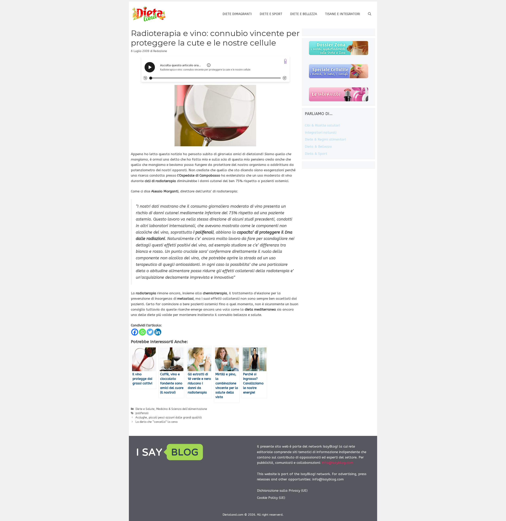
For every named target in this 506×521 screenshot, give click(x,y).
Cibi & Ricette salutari (322, 125)
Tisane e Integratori (342, 14)
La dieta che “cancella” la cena (156, 422)
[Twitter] (150, 332)
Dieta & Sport (316, 154)
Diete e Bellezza (303, 14)
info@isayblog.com (337, 463)
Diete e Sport (271, 14)
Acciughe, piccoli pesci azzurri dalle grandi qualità (168, 417)
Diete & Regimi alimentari (325, 139)
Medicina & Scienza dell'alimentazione (181, 409)
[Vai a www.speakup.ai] (285, 61)
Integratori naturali (320, 132)
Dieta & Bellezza (318, 146)
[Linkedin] (157, 332)
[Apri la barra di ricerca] (369, 14)
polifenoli (141, 413)
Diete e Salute (145, 409)
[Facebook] (134, 332)
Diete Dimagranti (237, 14)
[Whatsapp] (142, 332)
